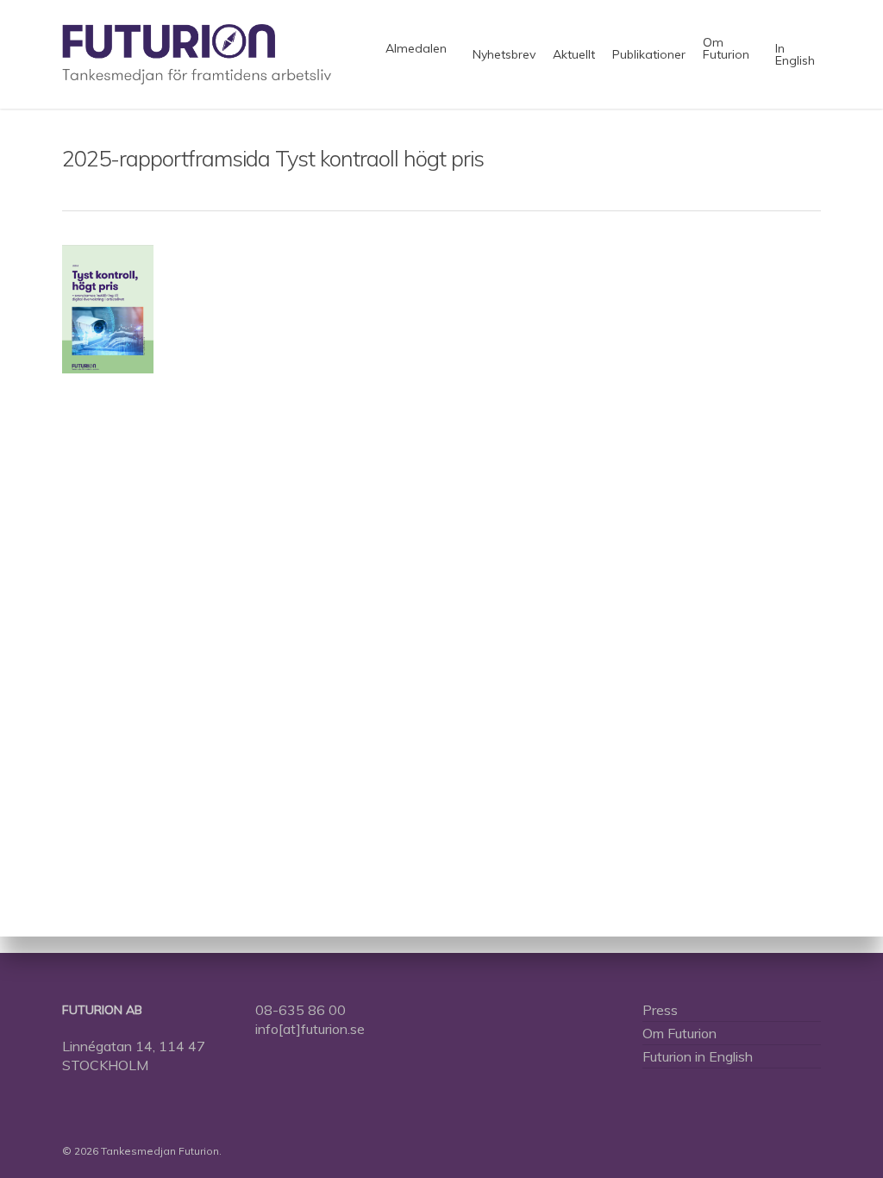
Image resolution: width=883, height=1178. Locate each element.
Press (660, 1009)
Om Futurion (679, 1033)
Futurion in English (697, 1056)
